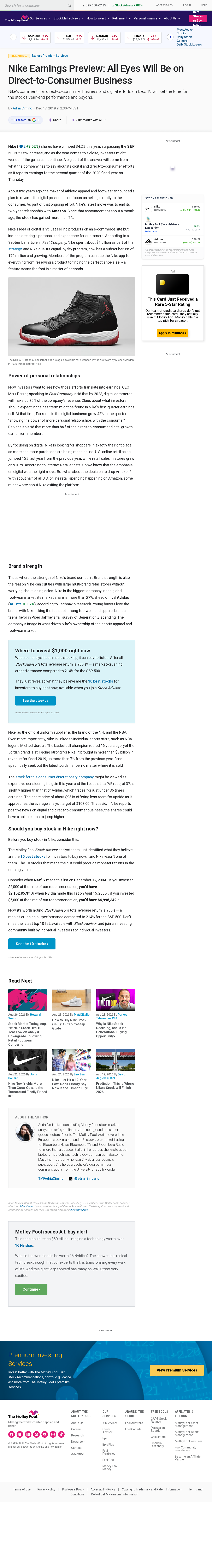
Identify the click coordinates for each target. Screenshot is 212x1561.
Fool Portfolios (108, 1452)
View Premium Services (177, 1370)
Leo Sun (79, 1074)
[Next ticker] (170, 37)
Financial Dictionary (157, 1444)
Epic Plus (108, 1444)
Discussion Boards (158, 1429)
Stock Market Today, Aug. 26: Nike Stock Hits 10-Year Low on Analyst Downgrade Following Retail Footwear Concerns (27, 1034)
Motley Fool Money (109, 1467)
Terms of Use (22, 1489)
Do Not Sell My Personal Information (114, 1494)
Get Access (151, 231)
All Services (110, 1423)
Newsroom (78, 1441)
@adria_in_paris (86, 1179)
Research (77, 1435)
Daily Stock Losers (189, 44)
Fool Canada (133, 1429)
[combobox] (37, 5)
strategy (15, 249)
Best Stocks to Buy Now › (198, 18)
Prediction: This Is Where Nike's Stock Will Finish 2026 (115, 1088)
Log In (187, 5)
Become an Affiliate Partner (188, 1458)
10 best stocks (100, 681)
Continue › (31, 1289)
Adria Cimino (22, 108)
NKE (21, 146)
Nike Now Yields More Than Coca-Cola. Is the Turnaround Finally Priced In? (27, 1090)
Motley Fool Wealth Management (187, 1433)
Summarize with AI (89, 120)
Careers (76, 1429)
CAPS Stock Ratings (159, 1420)
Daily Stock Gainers (184, 38)
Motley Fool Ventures (188, 1441)
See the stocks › (35, 701)
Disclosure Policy (73, 1489)
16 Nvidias (24, 1245)
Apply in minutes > (173, 333)
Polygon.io (55, 1446)
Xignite (40, 1446)
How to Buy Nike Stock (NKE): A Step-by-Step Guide (69, 1024)
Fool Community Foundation (185, 1449)
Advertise (77, 1454)
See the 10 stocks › (32, 944)
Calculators (158, 1437)
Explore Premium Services (50, 55)
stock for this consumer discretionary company (55, 777)
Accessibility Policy (103, 1489)
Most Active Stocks (185, 31)
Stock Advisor (107, 1431)
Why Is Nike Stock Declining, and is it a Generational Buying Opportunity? (111, 1030)
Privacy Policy (46, 1489)
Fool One (108, 1459)
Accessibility (164, 5)
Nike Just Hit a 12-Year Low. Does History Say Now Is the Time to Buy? (70, 1084)
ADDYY (15, 604)
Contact (76, 1447)
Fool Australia (134, 1423)
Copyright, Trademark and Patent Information (152, 1489)
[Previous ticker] (13, 37)
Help (204, 5)
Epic (105, 1438)
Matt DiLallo (82, 1014)
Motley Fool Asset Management (186, 1424)
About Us (77, 1423)
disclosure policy (79, 1209)
